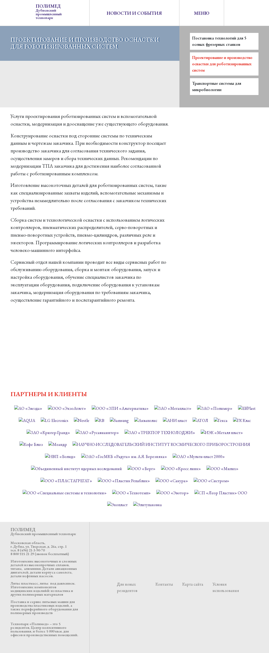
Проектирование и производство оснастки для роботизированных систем (222, 64)
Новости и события (134, 13)
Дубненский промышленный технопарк (49, 11)
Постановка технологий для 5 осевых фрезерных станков (219, 41)
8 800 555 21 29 (22, 553)
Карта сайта (192, 584)
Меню (201, 13)
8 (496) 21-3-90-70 (31, 550)
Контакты (164, 584)
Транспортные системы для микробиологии (216, 86)
